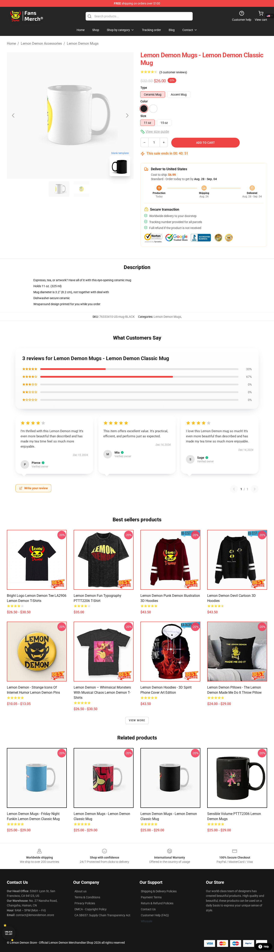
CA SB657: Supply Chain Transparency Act (102, 915)
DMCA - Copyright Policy (90, 909)
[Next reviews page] (255, 489)
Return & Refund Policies (157, 903)
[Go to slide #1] (59, 189)
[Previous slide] (13, 115)
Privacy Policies (84, 903)
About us (80, 891)
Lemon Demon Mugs (82, 43)
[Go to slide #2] (81, 189)
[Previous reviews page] (234, 489)
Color (144, 101)
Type (143, 87)
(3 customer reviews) (173, 72)
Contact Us (148, 909)
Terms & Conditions (87, 897)
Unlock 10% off (8, 933)
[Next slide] (126, 115)
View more (137, 720)
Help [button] (266, 946)
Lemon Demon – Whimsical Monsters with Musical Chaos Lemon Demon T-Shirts (102, 692)
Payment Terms (151, 897)
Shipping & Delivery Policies (159, 891)
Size (143, 116)
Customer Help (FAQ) (155, 915)
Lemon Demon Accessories (41, 43)
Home (11, 43)
